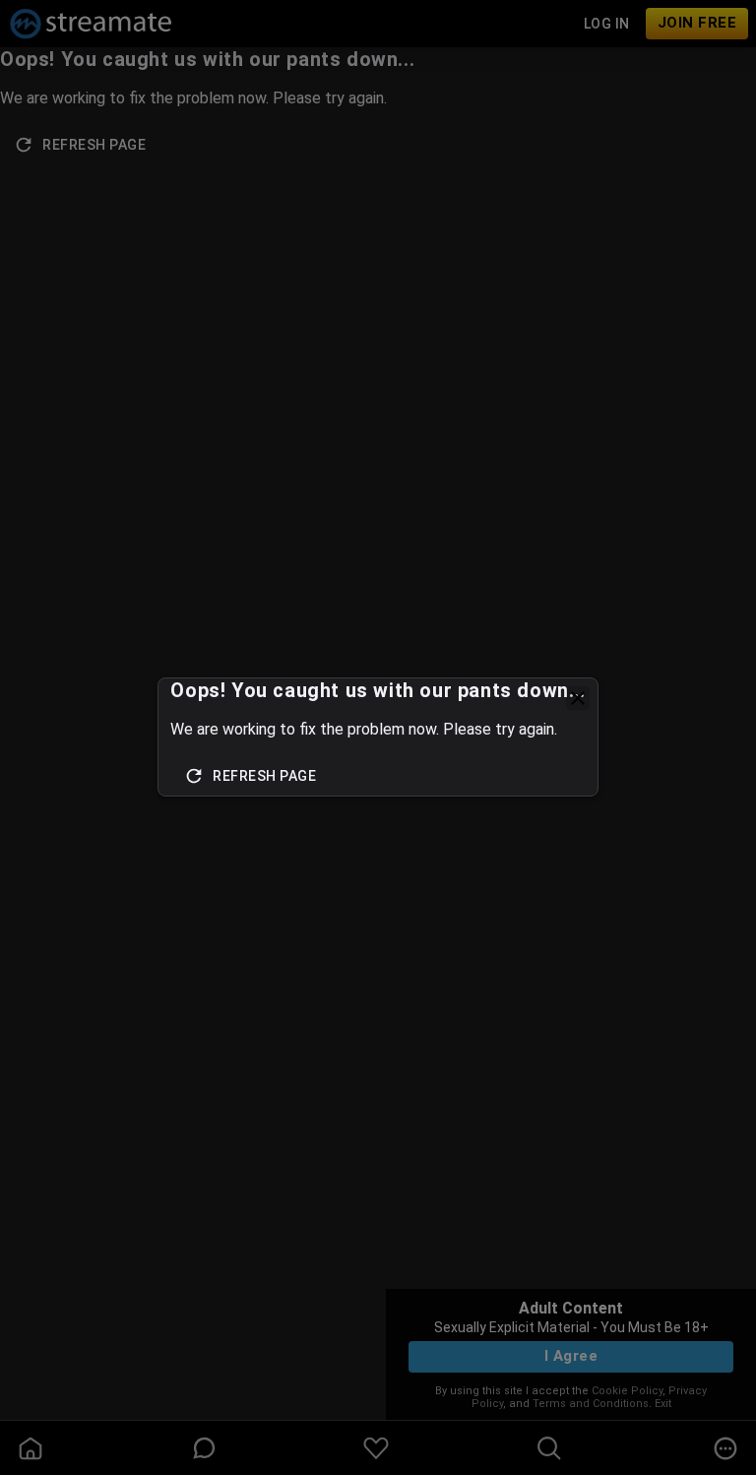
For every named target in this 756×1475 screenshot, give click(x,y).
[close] (578, 698)
